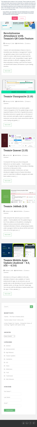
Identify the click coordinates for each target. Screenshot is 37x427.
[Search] (31, 306)
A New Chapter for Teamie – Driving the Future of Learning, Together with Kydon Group (18, 324)
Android (8, 346)
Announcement (10, 349)
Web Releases (10, 379)
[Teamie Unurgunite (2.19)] (18, 86)
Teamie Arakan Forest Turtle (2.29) (13, 320)
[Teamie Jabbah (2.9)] (18, 196)
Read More (7, 71)
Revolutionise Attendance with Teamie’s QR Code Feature (18, 36)
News (7, 366)
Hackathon (9, 359)
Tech (7, 372)
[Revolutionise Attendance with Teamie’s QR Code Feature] (18, 23)
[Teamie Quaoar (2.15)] (18, 140)
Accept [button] (14, 18)
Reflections (9, 369)
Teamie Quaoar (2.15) (16, 150)
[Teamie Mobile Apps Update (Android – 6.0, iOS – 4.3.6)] (18, 250)
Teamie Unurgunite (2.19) (18, 96)
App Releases (10, 352)
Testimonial (9, 376)
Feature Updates (10, 356)
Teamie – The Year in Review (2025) (14, 316)
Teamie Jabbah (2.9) (15, 206)
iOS (7, 362)
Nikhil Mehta (20, 43)
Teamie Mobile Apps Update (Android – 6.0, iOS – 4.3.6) (17, 263)
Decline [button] (22, 18)
